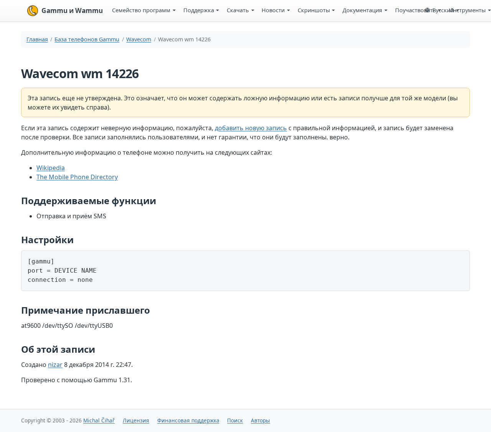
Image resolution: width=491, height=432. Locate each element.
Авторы (260, 420)
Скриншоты (314, 10)
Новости (273, 10)
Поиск (235, 420)
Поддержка (198, 10)
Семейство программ (141, 10)
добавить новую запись (251, 128)
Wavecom (138, 39)
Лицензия (136, 420)
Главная (37, 39)
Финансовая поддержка (188, 420)
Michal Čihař (99, 420)
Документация (362, 10)
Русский (443, 10)
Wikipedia (50, 168)
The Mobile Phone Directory (77, 177)
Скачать (238, 10)
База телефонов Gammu (86, 39)
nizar (55, 364)
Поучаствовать (415, 10)
